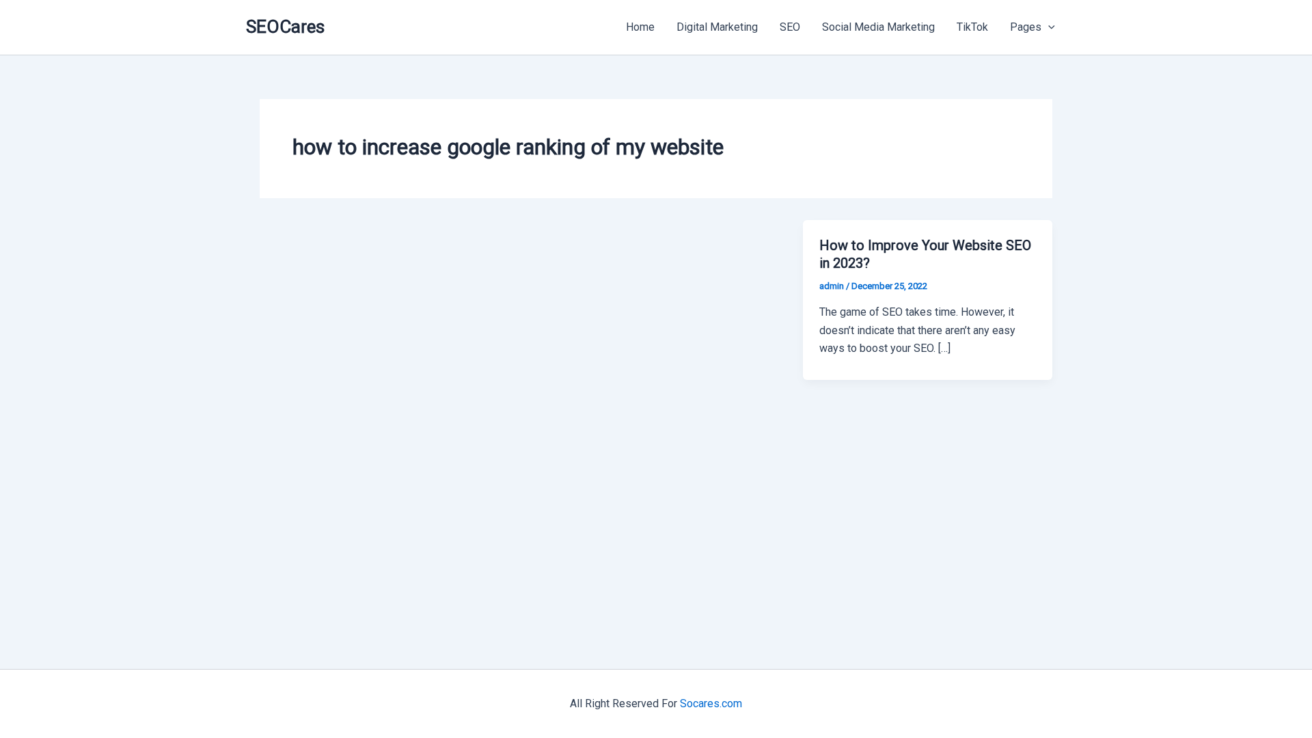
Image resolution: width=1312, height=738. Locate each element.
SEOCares (285, 26)
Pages (1025, 26)
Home (640, 26)
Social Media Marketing (878, 26)
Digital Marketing (717, 26)
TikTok (972, 26)
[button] (1048, 27)
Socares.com (711, 703)
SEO (790, 26)
